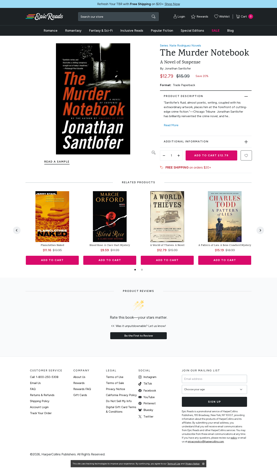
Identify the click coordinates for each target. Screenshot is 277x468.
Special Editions (192, 30)
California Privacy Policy (121, 395)
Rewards (79, 383)
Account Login (39, 407)
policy (234, 437)
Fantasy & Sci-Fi (101, 30)
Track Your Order (41, 413)
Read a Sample (57, 161)
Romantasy (73, 30)
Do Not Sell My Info (119, 401)
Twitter (148, 416)
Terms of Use (114, 377)
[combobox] (118, 16)
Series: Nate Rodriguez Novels (180, 45)
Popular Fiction (162, 30)
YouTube (149, 397)
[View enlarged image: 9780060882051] (93, 98)
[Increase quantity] (178, 155)
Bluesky (148, 410)
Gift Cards (80, 395)
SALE (216, 30)
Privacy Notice (115, 389)
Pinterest (149, 403)
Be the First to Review (138, 335)
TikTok (147, 383)
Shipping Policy (39, 401)
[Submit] (153, 16)
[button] (246, 155)
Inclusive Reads (131, 30)
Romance (50, 30)
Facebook (149, 390)
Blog (230, 30)
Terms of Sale (115, 383)
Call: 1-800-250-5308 (44, 377)
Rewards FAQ (82, 389)
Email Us (35, 383)
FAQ (33, 389)
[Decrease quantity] (164, 155)
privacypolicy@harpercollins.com (206, 441)
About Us (79, 377)
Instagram (149, 377)
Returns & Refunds (42, 395)
